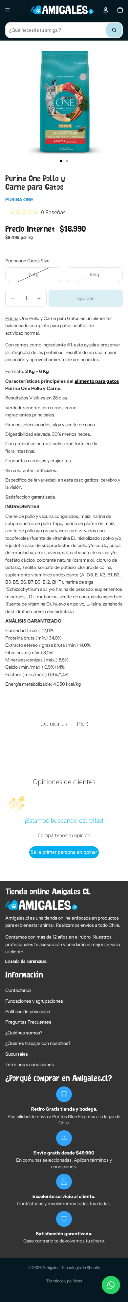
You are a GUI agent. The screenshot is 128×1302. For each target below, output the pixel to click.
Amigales (50, 1267)
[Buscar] (114, 30)
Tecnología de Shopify (80, 1267)
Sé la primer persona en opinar (64, 852)
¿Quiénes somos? (23, 1033)
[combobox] (64, 30)
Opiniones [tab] (54, 724)
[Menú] (7, 9)
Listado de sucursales (26, 962)
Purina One (19, 199)
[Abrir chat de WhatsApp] (111, 1285)
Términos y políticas (64, 1280)
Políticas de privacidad (27, 1011)
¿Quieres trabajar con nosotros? (38, 1043)
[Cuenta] (105, 10)
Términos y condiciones (29, 1064)
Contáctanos (18, 990)
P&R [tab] (82, 724)
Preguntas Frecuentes (28, 1022)
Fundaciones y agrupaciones (34, 1001)
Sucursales (16, 1054)
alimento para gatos (97, 381)
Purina (11, 318)
